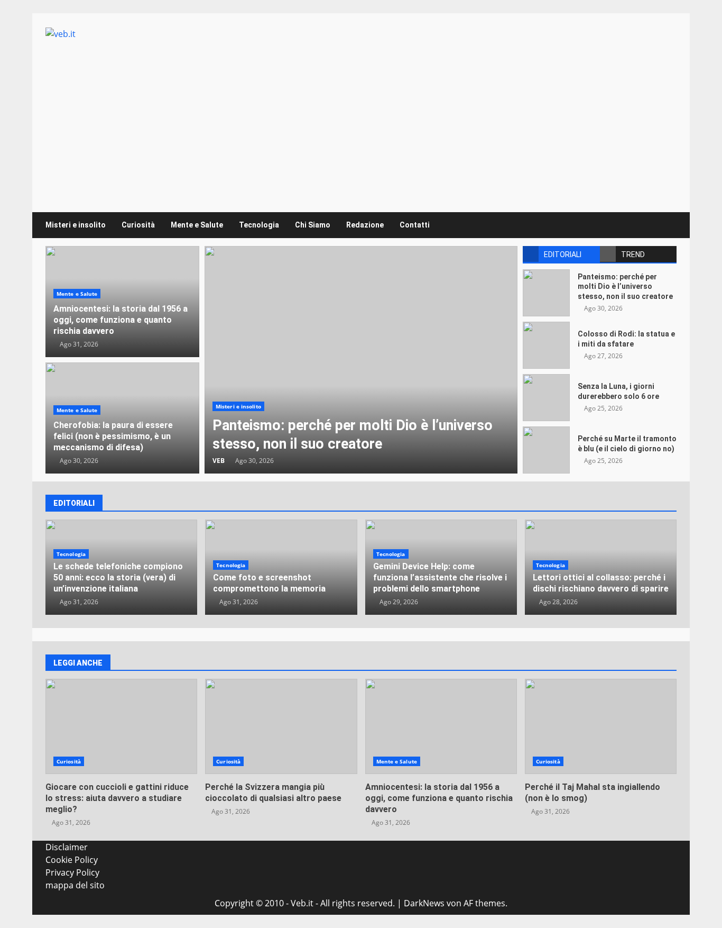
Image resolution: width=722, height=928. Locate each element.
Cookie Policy (71, 860)
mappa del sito (75, 885)
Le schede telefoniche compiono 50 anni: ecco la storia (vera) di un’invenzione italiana (118, 577)
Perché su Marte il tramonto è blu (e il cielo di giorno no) (546, 450)
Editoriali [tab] (562, 254)
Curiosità (138, 225)
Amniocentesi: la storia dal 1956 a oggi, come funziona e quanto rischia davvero (120, 320)
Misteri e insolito (75, 225)
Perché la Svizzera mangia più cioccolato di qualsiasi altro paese (281, 726)
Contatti (415, 225)
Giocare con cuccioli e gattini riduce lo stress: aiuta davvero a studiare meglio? (121, 726)
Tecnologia (259, 225)
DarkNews (424, 903)
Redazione (365, 225)
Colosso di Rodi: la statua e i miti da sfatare (546, 345)
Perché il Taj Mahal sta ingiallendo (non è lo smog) (601, 726)
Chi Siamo (312, 225)
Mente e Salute (197, 225)
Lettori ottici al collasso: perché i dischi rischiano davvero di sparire (601, 583)
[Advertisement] (361, 120)
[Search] (664, 225)
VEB (218, 460)
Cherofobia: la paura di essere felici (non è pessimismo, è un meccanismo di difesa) (113, 436)
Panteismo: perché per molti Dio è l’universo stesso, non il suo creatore (361, 360)
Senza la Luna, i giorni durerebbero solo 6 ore (546, 397)
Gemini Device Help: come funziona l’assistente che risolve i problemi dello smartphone (440, 577)
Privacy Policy (72, 872)
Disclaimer (66, 847)
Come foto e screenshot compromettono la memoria (269, 583)
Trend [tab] (633, 254)
